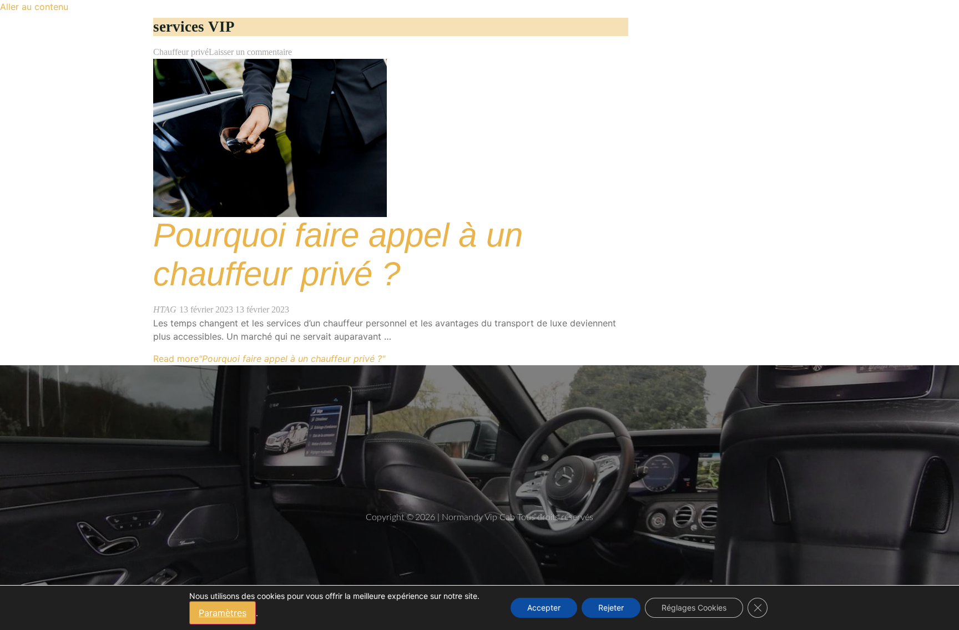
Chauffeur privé (181, 52)
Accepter (544, 607)
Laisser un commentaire (250, 52)
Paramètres (222, 612)
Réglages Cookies (694, 607)
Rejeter (611, 607)
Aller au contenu (34, 6)
